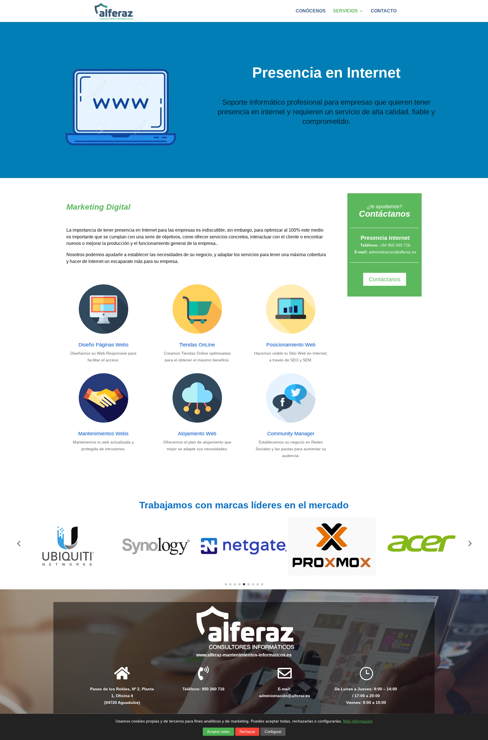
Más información (358, 721)
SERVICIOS (345, 11)
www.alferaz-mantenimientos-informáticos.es (244, 655)
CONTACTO (383, 11)
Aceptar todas (218, 732)
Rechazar (247, 732)
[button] (366, 692)
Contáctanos (384, 279)
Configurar (273, 732)
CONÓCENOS (311, 11)
